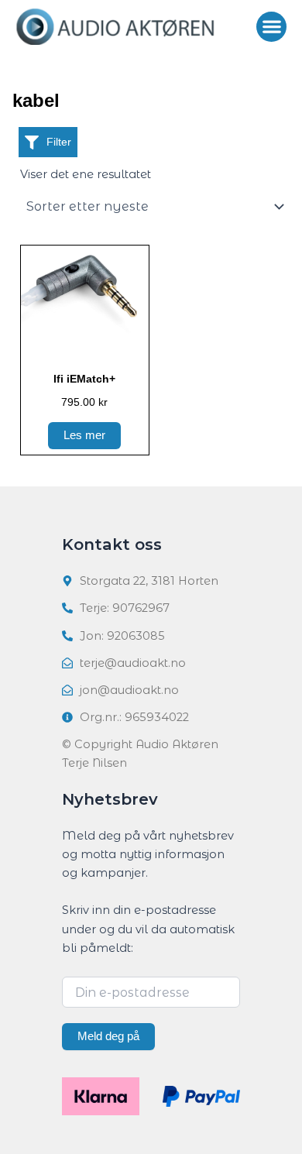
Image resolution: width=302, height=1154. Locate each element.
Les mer (84, 435)
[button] (271, 27)
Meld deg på (108, 1036)
